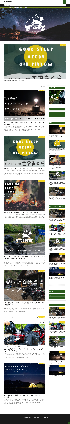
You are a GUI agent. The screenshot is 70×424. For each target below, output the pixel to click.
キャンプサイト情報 (45, 417)
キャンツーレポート (53, 115)
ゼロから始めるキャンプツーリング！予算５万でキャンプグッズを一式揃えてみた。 (24, 304)
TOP (22, 417)
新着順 (5, 86)
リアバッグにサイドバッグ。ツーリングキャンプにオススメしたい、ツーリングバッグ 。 (23, 350)
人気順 (8, 86)
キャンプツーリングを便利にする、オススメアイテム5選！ (22, 212)
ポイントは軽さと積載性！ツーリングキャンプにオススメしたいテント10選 (24, 396)
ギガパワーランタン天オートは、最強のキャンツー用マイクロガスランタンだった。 (24, 123)
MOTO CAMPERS (8, 2)
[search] (65, 5)
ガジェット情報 (64, 45)
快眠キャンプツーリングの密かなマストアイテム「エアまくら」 (15, 80)
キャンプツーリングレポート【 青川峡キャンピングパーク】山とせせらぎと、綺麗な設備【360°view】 (24, 257)
